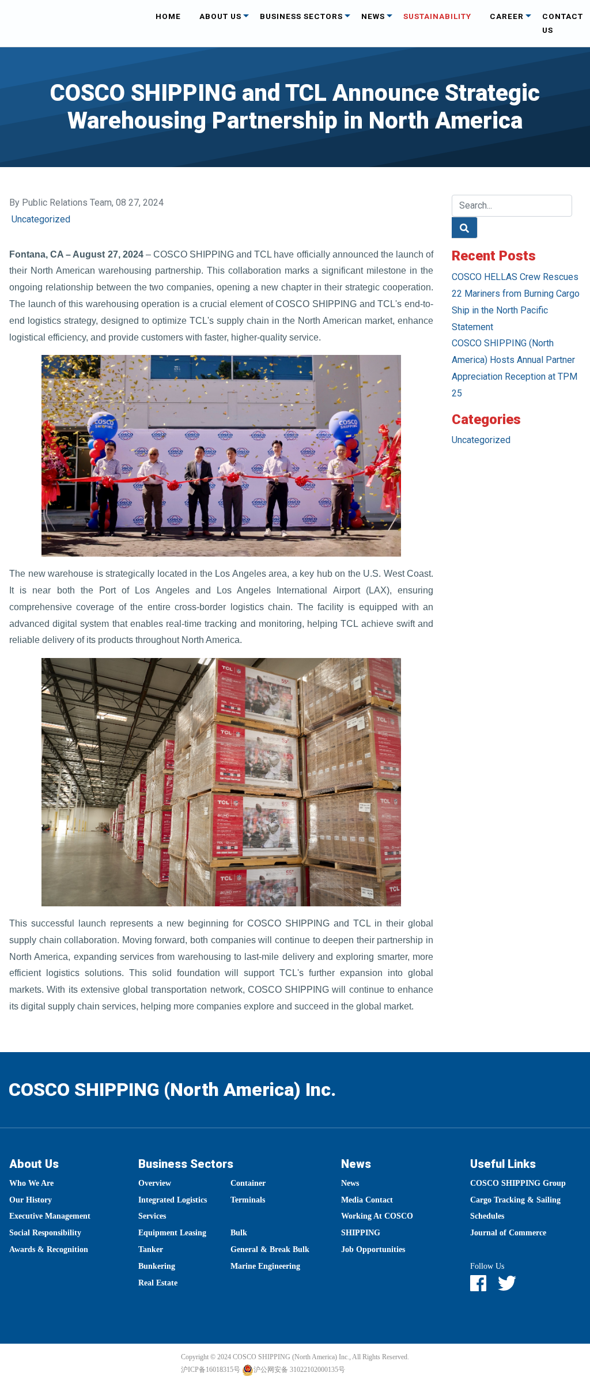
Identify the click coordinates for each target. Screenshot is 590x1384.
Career (507, 16)
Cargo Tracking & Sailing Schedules (515, 1208)
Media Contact (367, 1200)
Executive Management (49, 1216)
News (373, 16)
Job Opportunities (373, 1249)
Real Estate (157, 1283)
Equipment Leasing (172, 1232)
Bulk (238, 1232)
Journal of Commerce (508, 1232)
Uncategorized (41, 219)
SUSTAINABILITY (437, 16)
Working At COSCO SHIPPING (377, 1224)
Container (248, 1183)
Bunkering (156, 1266)
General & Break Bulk (269, 1249)
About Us (220, 16)
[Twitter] (513, 1284)
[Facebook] (484, 1284)
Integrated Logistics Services (172, 1208)
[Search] (465, 228)
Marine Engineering (265, 1266)
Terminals (247, 1200)
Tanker (150, 1249)
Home (168, 16)
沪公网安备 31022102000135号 (299, 1370)
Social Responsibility (45, 1232)
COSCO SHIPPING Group (518, 1183)
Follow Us (487, 1266)
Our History (30, 1200)
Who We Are (31, 1183)
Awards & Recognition (48, 1249)
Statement (472, 327)
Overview (154, 1183)
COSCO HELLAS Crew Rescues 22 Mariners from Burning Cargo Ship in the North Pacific (516, 293)
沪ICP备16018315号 (210, 1370)
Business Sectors (301, 16)
